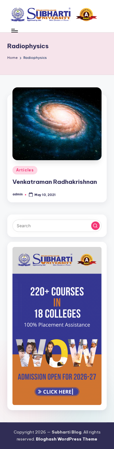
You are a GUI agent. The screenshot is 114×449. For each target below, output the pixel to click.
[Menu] (14, 30)
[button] (95, 225)
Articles (25, 170)
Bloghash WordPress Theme (66, 439)
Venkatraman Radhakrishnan (54, 181)
